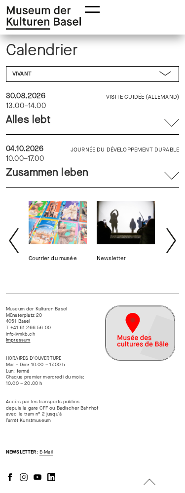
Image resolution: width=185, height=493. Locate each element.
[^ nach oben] (149, 483)
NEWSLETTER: (29, 452)
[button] (93, 8)
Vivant (22, 74)
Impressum (18, 340)
